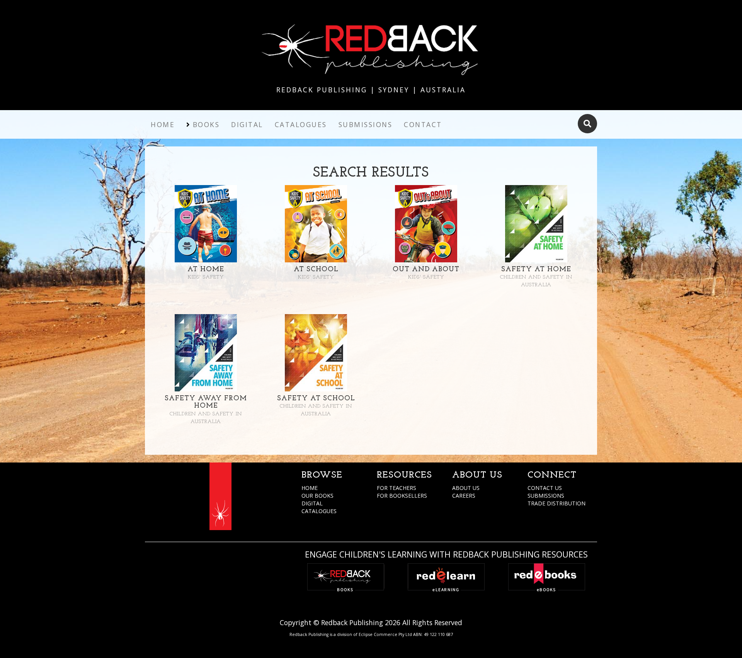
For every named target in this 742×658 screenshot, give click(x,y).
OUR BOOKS (317, 495)
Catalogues (301, 124)
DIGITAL (312, 503)
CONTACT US (545, 487)
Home (163, 124)
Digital (247, 124)
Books (206, 124)
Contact (423, 124)
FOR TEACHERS (396, 487)
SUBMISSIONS (546, 495)
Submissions (366, 124)
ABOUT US (466, 487)
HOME (309, 487)
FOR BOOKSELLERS (402, 495)
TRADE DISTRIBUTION (556, 503)
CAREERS (463, 495)
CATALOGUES (319, 511)
